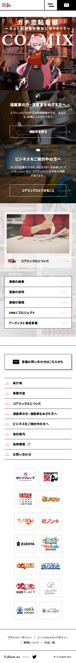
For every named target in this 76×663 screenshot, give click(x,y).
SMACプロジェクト (22, 312)
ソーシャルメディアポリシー (52, 637)
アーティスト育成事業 (23, 323)
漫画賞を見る (38, 131)
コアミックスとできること (38, 190)
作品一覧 (49, 642)
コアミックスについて (27, 403)
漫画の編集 (16, 281)
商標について (31, 642)
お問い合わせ (22, 454)
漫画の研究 (16, 292)
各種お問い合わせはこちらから (42, 362)
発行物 (17, 383)
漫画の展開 (16, 302)
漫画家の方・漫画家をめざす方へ (35, 414)
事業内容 (19, 393)
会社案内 (19, 434)
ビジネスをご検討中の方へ (31, 424)
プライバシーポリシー (20, 637)
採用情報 (19, 444)
